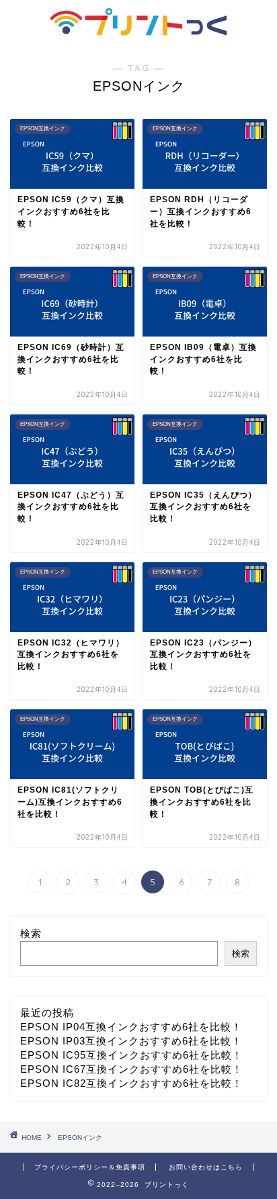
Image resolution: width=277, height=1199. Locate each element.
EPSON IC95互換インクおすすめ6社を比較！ (131, 1055)
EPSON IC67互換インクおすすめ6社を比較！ (131, 1069)
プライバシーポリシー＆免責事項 (89, 1167)
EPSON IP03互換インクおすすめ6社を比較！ (131, 1041)
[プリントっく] (139, 27)
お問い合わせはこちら (206, 1167)
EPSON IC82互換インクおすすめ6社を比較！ (131, 1083)
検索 (31, 933)
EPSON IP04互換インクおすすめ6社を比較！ (131, 1026)
